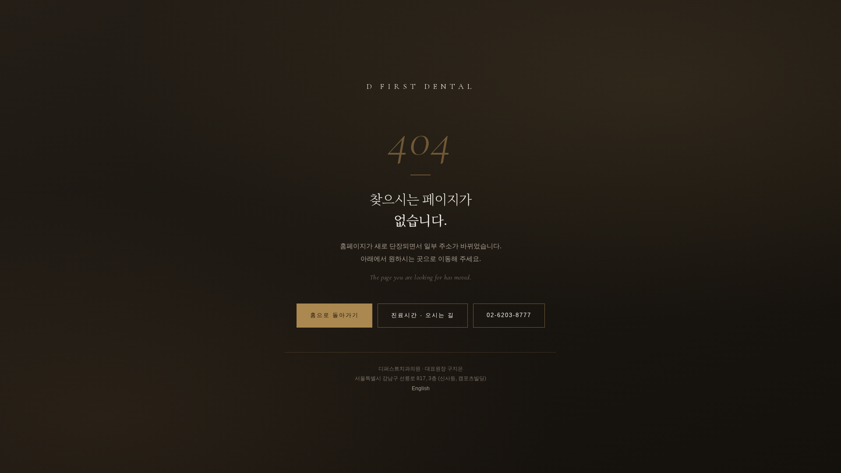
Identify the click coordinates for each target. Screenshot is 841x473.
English (421, 388)
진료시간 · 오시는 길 (422, 315)
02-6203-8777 (509, 315)
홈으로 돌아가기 (334, 315)
